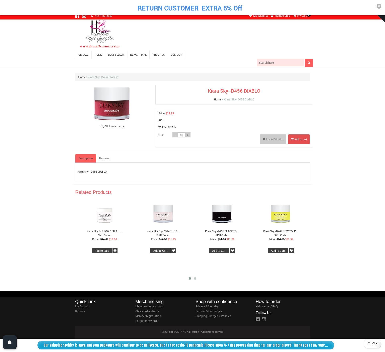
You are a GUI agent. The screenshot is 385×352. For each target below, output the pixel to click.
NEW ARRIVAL (138, 54)
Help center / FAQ (267, 306)
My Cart (301, 15)
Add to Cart (102, 251)
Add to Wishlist (274, 139)
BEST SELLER (116, 54)
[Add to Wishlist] (273, 135)
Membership (282, 15)
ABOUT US (159, 54)
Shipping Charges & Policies (213, 316)
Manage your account (149, 306)
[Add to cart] (299, 135)
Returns (80, 311)
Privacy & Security (207, 306)
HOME (98, 54)
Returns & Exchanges (209, 311)
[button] (379, 6)
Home (82, 77)
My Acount (82, 306)
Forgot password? (146, 321)
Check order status (147, 311)
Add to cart (300, 139)
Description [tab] (85, 158)
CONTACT (176, 54)
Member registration (148, 316)
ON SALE (83, 54)
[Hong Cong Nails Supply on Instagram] (84, 15)
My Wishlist (260, 15)
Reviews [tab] (104, 158)
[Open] (10, 342)
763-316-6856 (103, 16)
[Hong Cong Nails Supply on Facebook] (77, 15)
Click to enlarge (114, 126)
